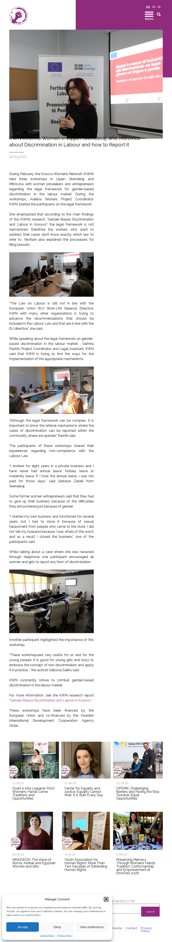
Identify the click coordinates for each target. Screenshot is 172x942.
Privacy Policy (65, 935)
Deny (57, 927)
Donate (116, 928)
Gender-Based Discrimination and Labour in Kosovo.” (51, 700)
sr (159, 6)
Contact (131, 928)
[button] (106, 899)
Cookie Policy (47, 935)
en (148, 6)
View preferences (92, 927)
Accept (22, 927)
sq (153, 6)
